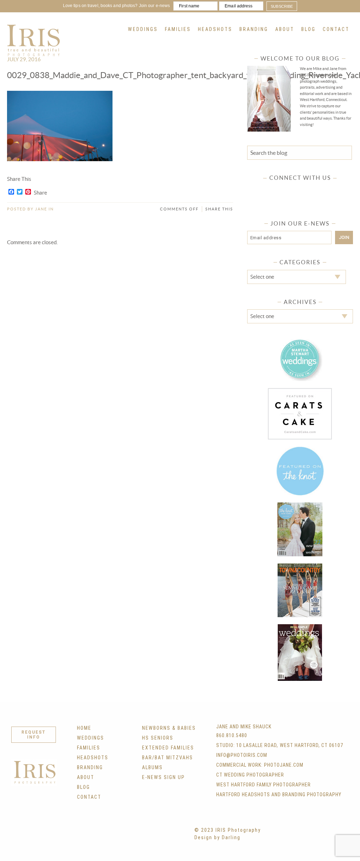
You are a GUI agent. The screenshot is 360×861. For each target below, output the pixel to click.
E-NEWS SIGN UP (163, 777)
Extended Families (168, 748)
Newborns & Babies (169, 728)
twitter (279, 190)
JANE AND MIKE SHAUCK (243, 726)
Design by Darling (217, 837)
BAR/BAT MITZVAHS (167, 757)
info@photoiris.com (241, 755)
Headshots (215, 29)
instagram (293, 190)
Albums (152, 767)
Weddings (143, 29)
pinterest (306, 190)
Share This (219, 209)
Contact (336, 29)
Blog (308, 29)
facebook (265, 190)
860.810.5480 (231, 735)
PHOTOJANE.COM (283, 765)
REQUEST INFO (33, 735)
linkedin (320, 190)
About (284, 29)
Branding (253, 29)
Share (40, 193)
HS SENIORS (157, 738)
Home (84, 728)
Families (178, 29)
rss (334, 190)
